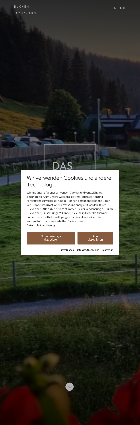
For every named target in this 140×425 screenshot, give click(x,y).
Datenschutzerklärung (88, 250)
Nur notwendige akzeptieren (51, 238)
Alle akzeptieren (95, 238)
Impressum (107, 250)
